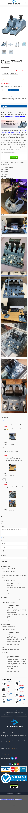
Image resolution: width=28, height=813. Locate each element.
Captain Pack (14, 73)
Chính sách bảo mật (21, 710)
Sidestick (5, 70)
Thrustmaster (17, 99)
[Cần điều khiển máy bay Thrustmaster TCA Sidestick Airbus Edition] (4, 701)
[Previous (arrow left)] (1, 807)
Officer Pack (5, 73)
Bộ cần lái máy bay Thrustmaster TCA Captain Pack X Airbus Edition (9, 682)
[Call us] (15, 764)
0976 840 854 (13, 753)
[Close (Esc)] (13, 801)
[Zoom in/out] (1, 801)
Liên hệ (24, 714)
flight (17, 98)
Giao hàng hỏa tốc (9, 712)
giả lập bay (8, 99)
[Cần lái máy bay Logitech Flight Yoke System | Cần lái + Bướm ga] (17, 683)
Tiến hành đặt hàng (10, 799)
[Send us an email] (13, 764)
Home (2, 58)
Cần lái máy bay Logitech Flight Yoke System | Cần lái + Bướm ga (22, 682)
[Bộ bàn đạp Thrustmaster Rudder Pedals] (4, 689)
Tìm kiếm (4, 561)
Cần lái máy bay (17, 58)
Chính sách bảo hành (6, 714)
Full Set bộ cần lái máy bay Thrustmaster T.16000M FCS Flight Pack (9, 694)
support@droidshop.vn (6, 750)
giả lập (4, 99)
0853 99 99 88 (12, 748)
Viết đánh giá (4, 176)
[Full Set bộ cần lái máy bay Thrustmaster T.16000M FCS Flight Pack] (4, 695)
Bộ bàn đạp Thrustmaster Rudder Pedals (10, 688)
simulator (12, 99)
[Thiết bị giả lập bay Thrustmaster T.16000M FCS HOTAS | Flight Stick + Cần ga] (17, 701)
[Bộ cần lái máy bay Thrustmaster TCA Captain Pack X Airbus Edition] (4, 683)
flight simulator (21, 98)
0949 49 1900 (16, 745)
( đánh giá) (3, 81)
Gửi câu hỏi (5, 551)
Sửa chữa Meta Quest (18, 712)
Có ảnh (15, 417)
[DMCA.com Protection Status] (14, 786)
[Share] (9, 801)
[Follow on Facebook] (10, 764)
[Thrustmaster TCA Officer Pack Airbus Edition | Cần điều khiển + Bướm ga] (17, 689)
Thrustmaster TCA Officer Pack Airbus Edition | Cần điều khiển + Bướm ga (22, 688)
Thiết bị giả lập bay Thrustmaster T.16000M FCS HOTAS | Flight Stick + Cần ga (22, 700)
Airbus (4, 98)
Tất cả (2, 417)
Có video (11, 417)
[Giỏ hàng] (26, 2)
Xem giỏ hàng (3, 799)
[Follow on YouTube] (18, 764)
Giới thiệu (4, 710)
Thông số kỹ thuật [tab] (6, 109)
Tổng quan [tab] (4, 106)
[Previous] (3, 24)
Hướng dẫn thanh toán (17, 714)
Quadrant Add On (20, 70)
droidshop (14, 98)
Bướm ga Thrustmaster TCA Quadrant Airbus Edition (22, 695)
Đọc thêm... (13, 157)
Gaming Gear (8, 58)
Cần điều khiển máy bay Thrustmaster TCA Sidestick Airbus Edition (9, 700)
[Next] (24, 24)
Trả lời (5, 442)
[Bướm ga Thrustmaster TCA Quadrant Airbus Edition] (17, 695)
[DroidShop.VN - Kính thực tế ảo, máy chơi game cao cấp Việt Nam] (14, 2)
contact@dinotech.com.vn (6, 754)
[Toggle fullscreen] (5, 801)
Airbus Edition (8, 98)
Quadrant (12, 70)
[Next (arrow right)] (5, 807)
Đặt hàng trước (13, 90)
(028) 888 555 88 (8, 745)
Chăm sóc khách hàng (11, 710)
